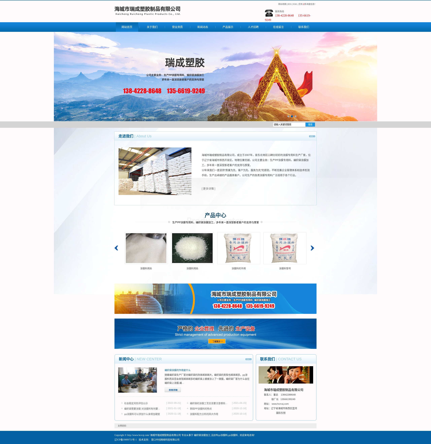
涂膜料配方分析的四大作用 (204, 414)
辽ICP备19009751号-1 (125, 439)
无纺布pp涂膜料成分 (146, 268)
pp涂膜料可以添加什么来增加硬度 (142, 414)
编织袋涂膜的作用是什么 (178, 370)
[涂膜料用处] (238, 248)
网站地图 (282, 4)
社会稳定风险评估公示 (136, 403)
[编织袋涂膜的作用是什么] (137, 380)
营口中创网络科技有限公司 (165, 439)
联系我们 (303, 27)
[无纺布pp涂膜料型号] (192, 248)
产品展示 (228, 27)
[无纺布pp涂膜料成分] (146, 248)
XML (295, 4)
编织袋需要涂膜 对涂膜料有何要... (142, 408)
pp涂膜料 (233, 435)
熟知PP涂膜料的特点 (201, 408)
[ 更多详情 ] (208, 188)
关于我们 (152, 27)
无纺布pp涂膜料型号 (192, 268)
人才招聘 (253, 27)
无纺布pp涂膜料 (219, 435)
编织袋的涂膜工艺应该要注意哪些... (208, 403)
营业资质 (177, 27)
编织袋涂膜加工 (202, 435)
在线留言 (278, 27)
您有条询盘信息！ (308, 4)
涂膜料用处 (239, 268)
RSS (289, 4)
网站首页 (127, 27)
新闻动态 (202, 27)
